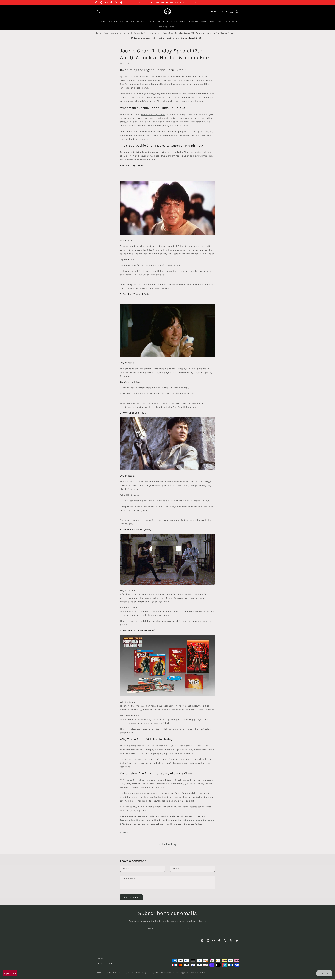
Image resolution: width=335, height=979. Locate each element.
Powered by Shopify (126, 973)
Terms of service (167, 973)
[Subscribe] (188, 929)
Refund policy (141, 973)
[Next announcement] (195, 2)
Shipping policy (182, 973)
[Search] (98, 11)
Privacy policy (154, 973)
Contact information (197, 973)
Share (125, 833)
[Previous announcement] (140, 2)
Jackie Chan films (135, 780)
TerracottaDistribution (110, 973)
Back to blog (169, 844)
